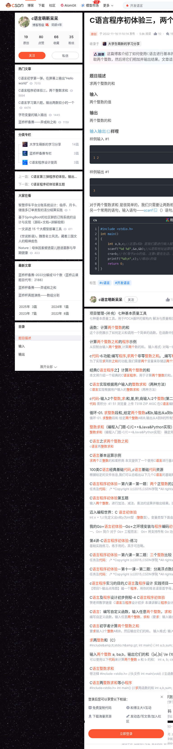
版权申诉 (127, 743)
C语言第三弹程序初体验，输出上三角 (54, 177)
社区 (52, 5)
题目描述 (24, 338)
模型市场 (92, 5)
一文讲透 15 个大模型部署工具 (45, 229)
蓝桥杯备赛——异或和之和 (43, 122)
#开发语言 (122, 283)
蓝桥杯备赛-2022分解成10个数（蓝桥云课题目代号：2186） (48, 277)
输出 (21, 354)
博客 (30, 5)
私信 (65, 56)
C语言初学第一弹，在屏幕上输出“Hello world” (45, 80)
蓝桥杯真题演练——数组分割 (38, 295)
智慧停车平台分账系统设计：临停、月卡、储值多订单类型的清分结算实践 (48, 207)
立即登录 (126, 733)
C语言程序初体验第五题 (48, 184)
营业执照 (157, 743)
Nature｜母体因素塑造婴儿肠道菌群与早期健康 (47, 250)
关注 (131, 300)
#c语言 (105, 283)
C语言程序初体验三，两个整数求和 (43, 92)
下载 (41, 5)
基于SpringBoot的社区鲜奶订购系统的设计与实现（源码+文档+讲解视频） (47, 219)
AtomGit (70, 5)
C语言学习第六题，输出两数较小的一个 (46, 105)
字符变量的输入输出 (39, 115)
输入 (21, 346)
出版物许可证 (142, 743)
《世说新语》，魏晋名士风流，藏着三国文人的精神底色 (47, 238)
